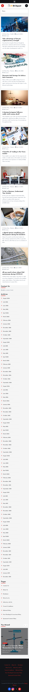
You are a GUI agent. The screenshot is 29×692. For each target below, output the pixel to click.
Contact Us (6, 585)
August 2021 (6, 492)
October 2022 (6, 448)
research (5, 643)
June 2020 (5, 529)
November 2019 (7, 554)
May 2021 (5, 503)
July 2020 (5, 525)
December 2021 (7, 481)
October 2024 (6, 379)
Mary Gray (6, 34)
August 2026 (6, 298)
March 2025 (6, 360)
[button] (25, 625)
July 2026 (5, 302)
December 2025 (7, 327)
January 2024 (6, 404)
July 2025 (5, 346)
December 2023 (7, 408)
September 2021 (7, 488)
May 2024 (5, 397)
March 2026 (6, 316)
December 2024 (7, 371)
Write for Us (6, 598)
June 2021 (5, 499)
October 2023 (6, 415)
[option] (14, 641)
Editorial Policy (7, 610)
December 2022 (7, 441)
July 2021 (5, 496)
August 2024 (6, 386)
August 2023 (6, 422)
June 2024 (5, 393)
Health (12, 34)
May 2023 (5, 426)
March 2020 (6, 540)
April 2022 (5, 470)
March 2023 (6, 433)
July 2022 (5, 459)
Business (12, 71)
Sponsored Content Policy (9, 618)
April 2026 (5, 313)
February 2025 (6, 364)
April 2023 (5, 430)
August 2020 (6, 521)
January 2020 (6, 547)
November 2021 (7, 485)
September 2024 (7, 382)
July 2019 (5, 569)
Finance (12, 147)
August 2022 (6, 455)
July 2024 (5, 389)
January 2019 (6, 573)
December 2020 (7, 507)
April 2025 (5, 357)
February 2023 (6, 437)
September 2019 (7, 562)
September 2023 (7, 419)
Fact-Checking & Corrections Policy (12, 614)
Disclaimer (5, 594)
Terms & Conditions (8, 606)
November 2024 (7, 375)
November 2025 (7, 331)
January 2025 (6, 368)
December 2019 (7, 551)
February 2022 (7, 477)
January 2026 (6, 324)
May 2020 (5, 532)
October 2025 (6, 335)
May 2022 (5, 466)
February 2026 (7, 320)
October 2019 (6, 558)
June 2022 (5, 463)
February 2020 (7, 543)
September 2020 (7, 518)
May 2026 (5, 309)
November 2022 (7, 444)
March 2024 (6, 400)
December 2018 (7, 576)
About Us (5, 589)
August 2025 (6, 342)
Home (3, 11)
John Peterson (8, 650)
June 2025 (5, 349)
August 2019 (6, 565)
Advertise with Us (7, 602)
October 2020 (6, 514)
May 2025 (5, 353)
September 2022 (7, 452)
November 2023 (7, 411)
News (11, 107)
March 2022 (6, 474)
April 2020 (6, 536)
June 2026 (5, 305)
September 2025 (7, 338)
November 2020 (7, 510)
